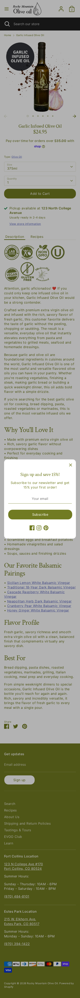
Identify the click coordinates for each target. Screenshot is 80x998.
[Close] (70, 464)
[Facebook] (32, 527)
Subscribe (40, 514)
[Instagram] (39, 527)
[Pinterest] (45, 527)
